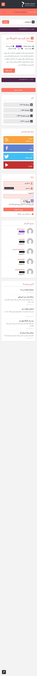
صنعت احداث (28, 49)
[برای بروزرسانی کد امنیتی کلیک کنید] (27, 201)
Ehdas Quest (28, 46)
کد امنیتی (31, 193)
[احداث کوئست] (28, 4)
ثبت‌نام (19, 214)
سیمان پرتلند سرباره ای (27, 333)
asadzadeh (21, 239)
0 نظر (19, 49)
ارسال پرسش (18, 90)
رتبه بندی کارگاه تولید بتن (26, 321)
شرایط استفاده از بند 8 (27, 290)
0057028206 (21, 259)
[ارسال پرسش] (4, 672)
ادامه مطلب (8, 70)
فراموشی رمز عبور (9, 188)
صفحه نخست (32, 12)
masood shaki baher (19, 249)
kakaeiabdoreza (20, 269)
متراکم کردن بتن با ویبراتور (26, 297)
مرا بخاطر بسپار (26, 214)
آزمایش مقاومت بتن (28, 309)
